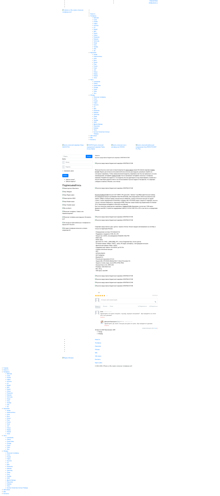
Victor (95, 77)
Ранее (111, 306)
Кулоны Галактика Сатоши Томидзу (17, 488)
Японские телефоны (100, 97)
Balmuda (96, 17)
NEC (95, 31)
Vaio (95, 48)
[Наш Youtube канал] (77, 205)
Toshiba (96, 47)
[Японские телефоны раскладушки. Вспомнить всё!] (77, 218)
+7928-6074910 (153, 1)
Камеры (96, 128)
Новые (97, 306)
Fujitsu (95, 23)
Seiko (95, 91)
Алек (123, 321)
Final (95, 64)
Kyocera (96, 25)
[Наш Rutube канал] (77, 202)
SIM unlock (98, 356)
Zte (94, 50)
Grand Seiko (97, 85)
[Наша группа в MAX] (77, 198)
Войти (65, 175)
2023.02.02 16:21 (128, 321)
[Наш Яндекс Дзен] (77, 195)
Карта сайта (98, 362)
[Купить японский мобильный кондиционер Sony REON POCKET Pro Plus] (147, 147)
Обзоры (92, 95)
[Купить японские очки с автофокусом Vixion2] (122, 146)
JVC (95, 70)
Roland (96, 75)
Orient (95, 89)
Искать (89, 156)
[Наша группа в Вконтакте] (77, 188)
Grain (95, 68)
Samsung (96, 41)
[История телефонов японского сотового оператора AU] (77, 229)
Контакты (93, 139)
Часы (91, 79)
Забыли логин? (70, 179)
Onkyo (95, 35)
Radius (96, 74)
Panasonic (97, 37)
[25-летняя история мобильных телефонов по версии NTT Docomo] (77, 224)
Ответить (102, 317)
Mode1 (96, 29)
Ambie (95, 54)
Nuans (95, 33)
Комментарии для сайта (150, 328)
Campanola (97, 81)
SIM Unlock (93, 135)
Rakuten (96, 39)
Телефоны (93, 16)
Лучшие (105, 306)
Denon (95, 62)
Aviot (95, 58)
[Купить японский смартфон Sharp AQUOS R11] (73, 146)
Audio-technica (98, 56)
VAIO (95, 122)
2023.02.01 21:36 (107, 311)
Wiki (91, 137)
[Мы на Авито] (77, 208)
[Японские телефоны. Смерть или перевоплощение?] (77, 212)
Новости (92, 14)
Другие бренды (98, 124)
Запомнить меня (69, 171)
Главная (5, 368)
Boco (95, 60)
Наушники (93, 52)
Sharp (95, 43)
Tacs (95, 93)
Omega (96, 87)
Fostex (96, 66)
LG (94, 27)
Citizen (96, 83)
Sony (95, 45)
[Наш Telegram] (77, 192)
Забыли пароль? (71, 181)
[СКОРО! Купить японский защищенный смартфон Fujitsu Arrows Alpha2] (98, 147)
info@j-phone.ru (153, 3)
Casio (95, 19)
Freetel (96, 21)
